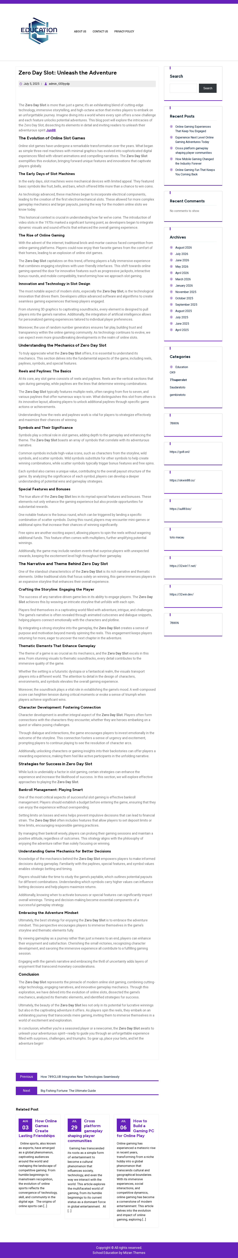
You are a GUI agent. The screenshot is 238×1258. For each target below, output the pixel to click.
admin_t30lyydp (59, 84)
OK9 (172, 372)
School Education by (119, 1253)
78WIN (174, 423)
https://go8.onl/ (180, 452)
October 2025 (184, 298)
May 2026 (181, 266)
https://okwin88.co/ (182, 480)
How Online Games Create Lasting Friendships (38, 1128)
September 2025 (186, 304)
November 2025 (185, 292)
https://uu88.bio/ (181, 509)
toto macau (177, 537)
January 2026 (184, 285)
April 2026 (182, 273)
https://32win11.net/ (183, 566)
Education (181, 367)
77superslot (178, 380)
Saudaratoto (177, 387)
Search (176, 76)
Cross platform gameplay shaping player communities (85, 1130)
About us (80, 31)
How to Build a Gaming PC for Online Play (135, 1128)
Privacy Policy (124, 31)
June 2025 (182, 323)
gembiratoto (178, 395)
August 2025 (183, 311)
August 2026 (183, 247)
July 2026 (181, 254)
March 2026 (183, 279)
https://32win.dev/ (182, 594)
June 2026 (182, 260)
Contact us (100, 31)
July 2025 (181, 317)
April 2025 (182, 330)
